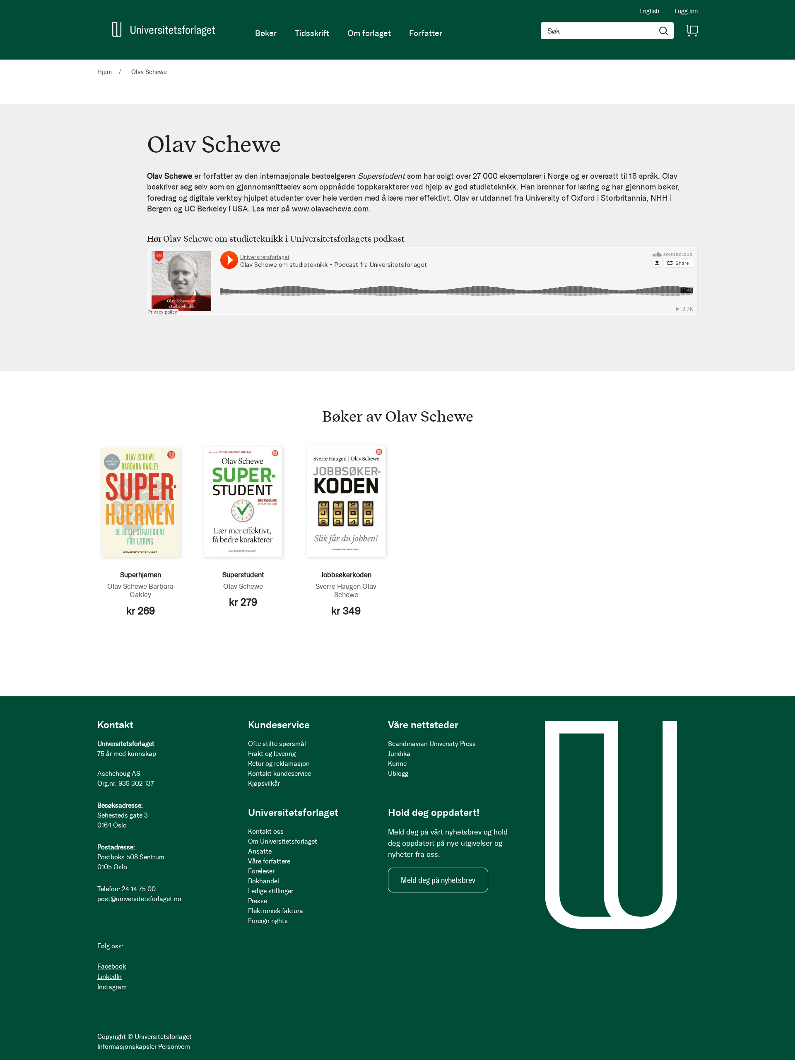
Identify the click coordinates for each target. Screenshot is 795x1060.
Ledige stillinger (270, 891)
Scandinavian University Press (432, 744)
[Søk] (663, 30)
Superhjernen (140, 575)
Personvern (174, 1046)
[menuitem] (266, 33)
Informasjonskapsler (127, 1046)
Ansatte (260, 851)
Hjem (105, 72)
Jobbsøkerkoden (346, 575)
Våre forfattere (269, 861)
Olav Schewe (127, 586)
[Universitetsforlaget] (163, 29)
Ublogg (398, 773)
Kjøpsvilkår (264, 783)
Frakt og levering (272, 754)
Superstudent (243, 575)
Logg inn (686, 11)
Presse (257, 901)
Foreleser (261, 871)
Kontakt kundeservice (279, 773)
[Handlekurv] (692, 30)
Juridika (399, 754)
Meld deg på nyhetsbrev (438, 880)
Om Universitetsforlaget (282, 841)
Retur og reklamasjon (279, 763)
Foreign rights (268, 921)
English (649, 11)
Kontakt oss (266, 831)
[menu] (348, 33)
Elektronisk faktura (275, 911)
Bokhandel (263, 881)
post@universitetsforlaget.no (139, 899)
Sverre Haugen (338, 586)
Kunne (397, 763)
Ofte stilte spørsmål (277, 744)
